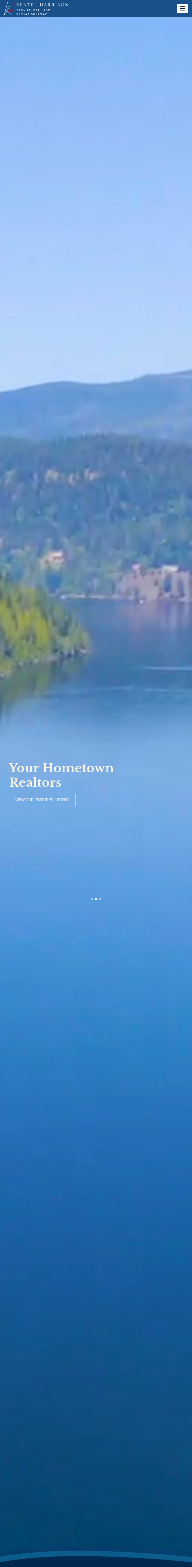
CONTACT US (26, 799)
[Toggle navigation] (182, 8)
